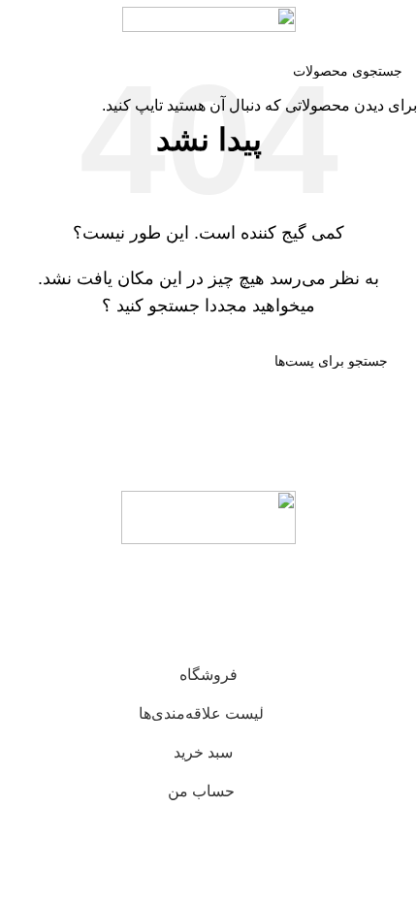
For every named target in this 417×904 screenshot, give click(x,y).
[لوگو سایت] (209, 18)
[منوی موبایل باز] (394, 19)
